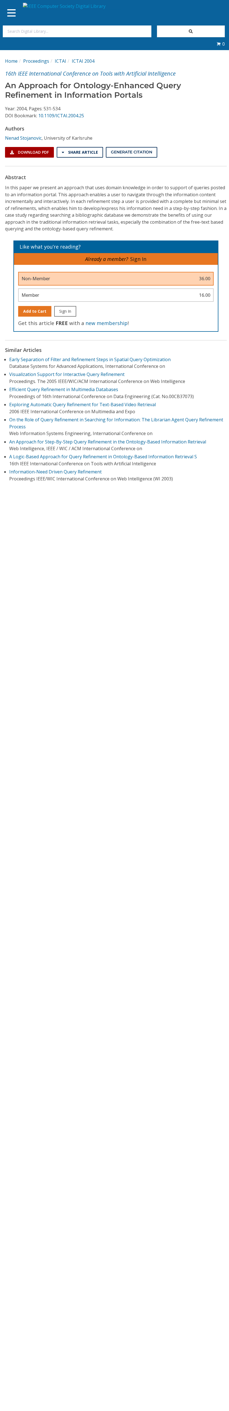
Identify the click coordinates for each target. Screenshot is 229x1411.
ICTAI (60, 61)
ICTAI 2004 (83, 61)
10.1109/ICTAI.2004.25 (61, 116)
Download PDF (33, 152)
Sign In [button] (138, 259)
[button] (220, 44)
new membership (106, 323)
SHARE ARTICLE (82, 152)
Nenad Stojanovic (23, 138)
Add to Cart (34, 311)
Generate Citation (131, 152)
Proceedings (36, 61)
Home (11, 61)
